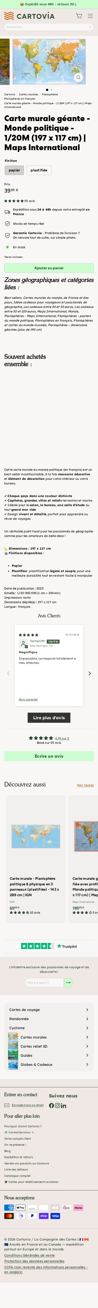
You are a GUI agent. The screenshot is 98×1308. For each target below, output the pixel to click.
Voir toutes (85, 785)
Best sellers (12, 298)
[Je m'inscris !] (68, 982)
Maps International (51, 311)
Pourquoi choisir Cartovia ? (23, 1126)
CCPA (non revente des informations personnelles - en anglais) (46, 1269)
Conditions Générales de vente (29, 1255)
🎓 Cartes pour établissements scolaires (31, 1182)
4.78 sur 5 (62, 738)
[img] (28, 635)
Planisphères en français (53, 320)
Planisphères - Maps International (30, 316)
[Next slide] (90, 673)
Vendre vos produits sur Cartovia (26, 1163)
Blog (7, 1151)
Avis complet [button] (28, 699)
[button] (14, 201)
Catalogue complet (17, 1176)
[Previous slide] (8, 673)
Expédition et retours (18, 1157)
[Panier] (79, 16)
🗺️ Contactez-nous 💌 (19, 1132)
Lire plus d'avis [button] (49, 717)
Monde (73, 311)
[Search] (90, 27)
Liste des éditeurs (16, 1169)
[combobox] (49, 27)
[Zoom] (78, 77)
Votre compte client (17, 1138)
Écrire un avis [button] (49, 756)
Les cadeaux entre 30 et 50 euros (48, 307)
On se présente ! (15, 1144)
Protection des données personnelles (34, 1261)
